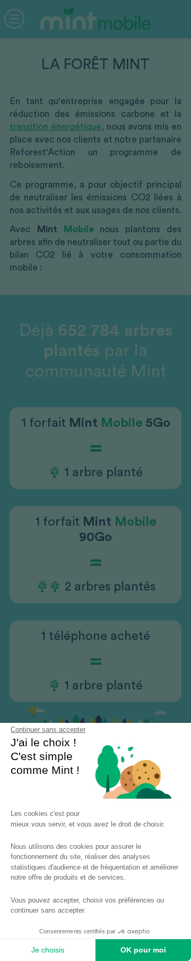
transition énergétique (55, 126)
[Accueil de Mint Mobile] (95, 45)
